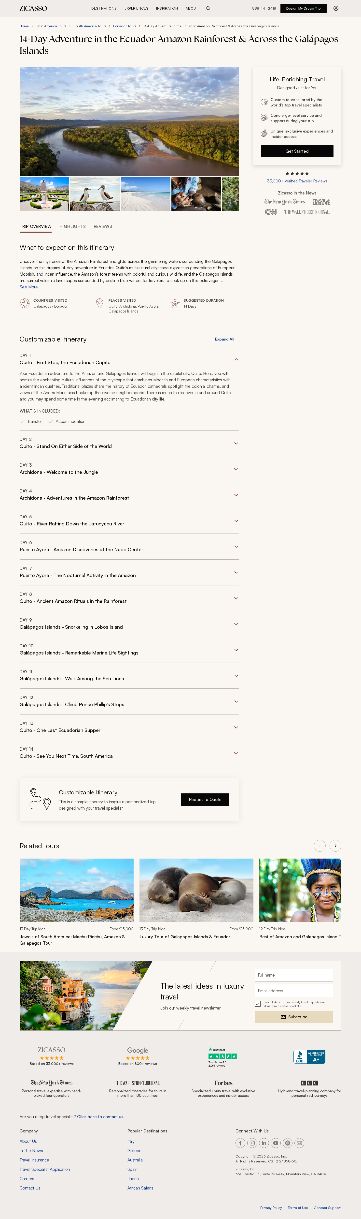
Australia (135, 1159)
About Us (28, 1141)
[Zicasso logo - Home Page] (33, 8)
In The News (31, 1150)
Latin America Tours (51, 26)
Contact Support (327, 1207)
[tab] (36, 226)
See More (29, 286)
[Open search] (208, 8)
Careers (27, 1178)
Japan (133, 1178)
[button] (44, 194)
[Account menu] (336, 8)
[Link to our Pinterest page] (287, 1143)
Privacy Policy (271, 1207)
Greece (134, 1150)
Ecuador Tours (124, 26)
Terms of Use (298, 1207)
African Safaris (140, 1187)
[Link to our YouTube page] (276, 1143)
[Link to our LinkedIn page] (264, 1143)
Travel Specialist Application (45, 1169)
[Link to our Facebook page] (240, 1143)
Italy (131, 1141)
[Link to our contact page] (299, 1143)
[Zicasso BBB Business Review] (309, 1057)
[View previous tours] (320, 846)
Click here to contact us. (100, 1116)
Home (24, 26)
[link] (77, 905)
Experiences (136, 8)
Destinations (104, 8)
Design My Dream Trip (303, 8)
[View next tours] (335, 846)
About (192, 8)
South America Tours (89, 26)
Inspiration (167, 8)
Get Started (297, 151)
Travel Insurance (34, 1159)
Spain (132, 1169)
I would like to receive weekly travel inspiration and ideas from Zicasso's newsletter (295, 1004)
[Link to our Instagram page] (252, 1143)
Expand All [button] (224, 339)
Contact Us (30, 1187)
